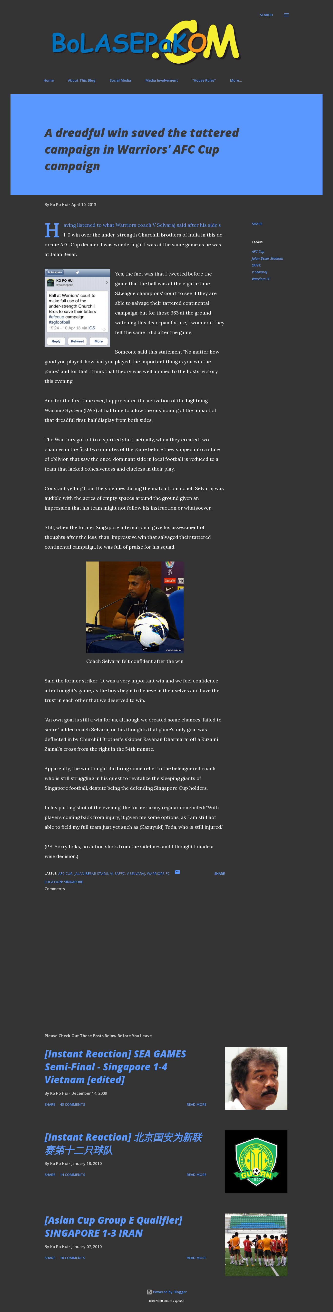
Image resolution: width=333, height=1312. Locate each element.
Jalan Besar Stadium (267, 258)
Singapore (73, 881)
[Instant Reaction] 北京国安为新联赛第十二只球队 (123, 1143)
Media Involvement (162, 80)
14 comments (72, 1174)
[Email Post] (177, 873)
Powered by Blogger (169, 1292)
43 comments (72, 1104)
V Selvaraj (259, 272)
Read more (196, 1104)
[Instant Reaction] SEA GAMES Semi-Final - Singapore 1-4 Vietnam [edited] (115, 1066)
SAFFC (256, 265)
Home (49, 80)
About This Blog (81, 80)
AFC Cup (258, 251)
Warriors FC (261, 278)
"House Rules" (204, 80)
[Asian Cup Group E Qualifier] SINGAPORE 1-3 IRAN (113, 1226)
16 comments (72, 1257)
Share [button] (257, 223)
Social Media (120, 80)
